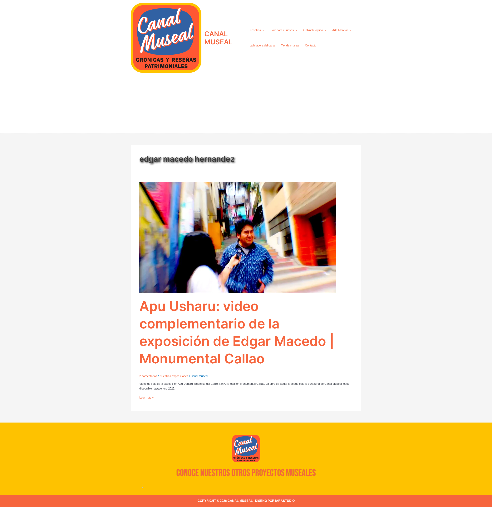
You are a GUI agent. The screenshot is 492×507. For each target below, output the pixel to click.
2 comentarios (148, 376)
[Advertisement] (246, 104)
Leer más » (146, 397)
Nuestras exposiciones (174, 376)
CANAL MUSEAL (218, 38)
